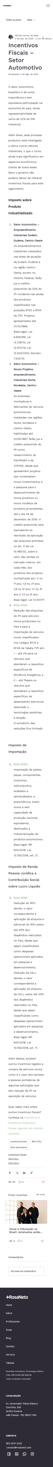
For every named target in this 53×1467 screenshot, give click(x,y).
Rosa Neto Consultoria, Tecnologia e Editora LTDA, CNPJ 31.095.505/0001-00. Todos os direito (24, 1375)
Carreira (10, 1354)
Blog (8, 1338)
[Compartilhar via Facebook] (9, 1172)
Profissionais (13, 1321)
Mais (29, 19)
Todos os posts (13, 19)
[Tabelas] (40, 1363)
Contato (10, 1346)
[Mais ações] (43, 37)
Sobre (9, 1313)
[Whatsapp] (24, 1454)
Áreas (9, 1329)
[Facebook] (9, 1454)
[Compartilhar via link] (31, 1172)
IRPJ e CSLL (37, 1141)
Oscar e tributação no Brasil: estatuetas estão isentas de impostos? (24, 1230)
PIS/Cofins (13, 1163)
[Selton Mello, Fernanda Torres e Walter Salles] (26, 1212)
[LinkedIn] (17, 1454)
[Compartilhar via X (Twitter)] (17, 1172)
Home (9, 1305)
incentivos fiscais (18, 1141)
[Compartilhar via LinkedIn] (24, 1172)
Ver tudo (40, 1194)
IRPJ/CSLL (13, 1159)
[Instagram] (32, 1454)
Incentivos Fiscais (17, 1154)
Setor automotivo (18, 1147)
